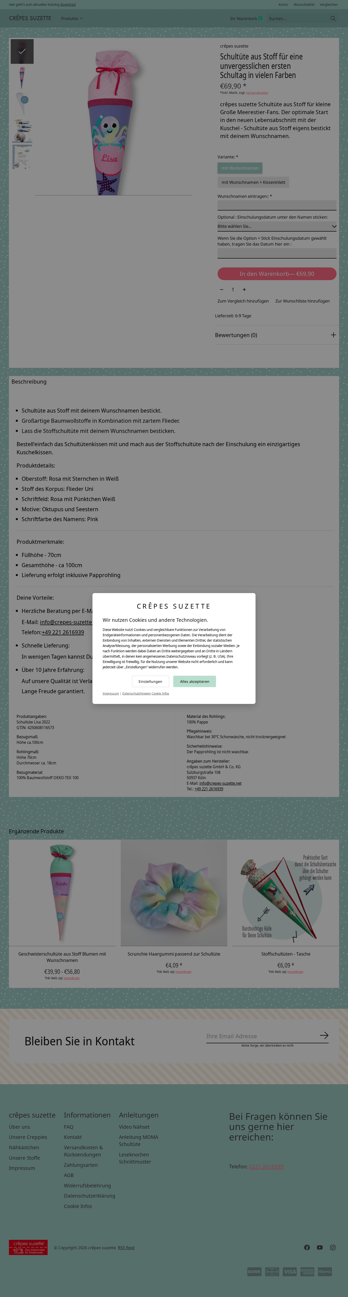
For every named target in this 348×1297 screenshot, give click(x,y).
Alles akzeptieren (194, 681)
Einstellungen (150, 681)
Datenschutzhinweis (136, 693)
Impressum (111, 693)
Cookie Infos (160, 693)
